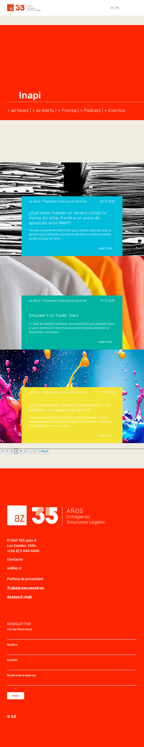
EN (117, 8)
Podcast (92, 110)
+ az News (18, 110)
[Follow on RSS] (33, 612)
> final (43, 451)
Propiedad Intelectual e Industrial (64, 201)
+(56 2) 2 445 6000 (23, 551)
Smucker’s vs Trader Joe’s (54, 315)
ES (112, 8)
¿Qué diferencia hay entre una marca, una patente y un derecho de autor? (69, 408)
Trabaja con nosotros (25, 588)
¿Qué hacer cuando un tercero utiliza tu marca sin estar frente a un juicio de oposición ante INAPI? (67, 217)
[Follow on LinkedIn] (10, 612)
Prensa (69, 110)
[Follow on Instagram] (18, 612)
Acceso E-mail (19, 597)
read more (105, 248)
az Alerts (45, 110)
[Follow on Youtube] (25, 612)
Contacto (15, 559)
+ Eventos (114, 110)
